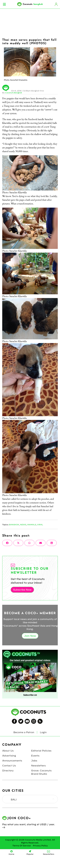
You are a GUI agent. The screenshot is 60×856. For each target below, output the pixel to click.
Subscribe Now (22, 589)
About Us (8, 750)
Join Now (30, 636)
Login (56, 4)
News (23, 525)
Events (35, 755)
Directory (8, 770)
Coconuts (33, 4)
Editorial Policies (41, 750)
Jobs (34, 760)
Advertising (9, 755)
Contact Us (9, 765)
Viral (40, 525)
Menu (4, 4)
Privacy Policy (40, 846)
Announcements (12, 760)
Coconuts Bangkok (13, 93)
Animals (31, 525)
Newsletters (38, 765)
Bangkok (14, 525)
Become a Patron (23, 732)
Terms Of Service (21, 846)
